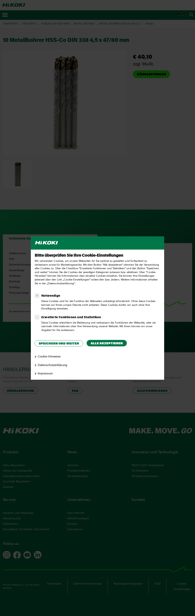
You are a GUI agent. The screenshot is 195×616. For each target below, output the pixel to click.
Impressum (45, 373)
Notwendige (50, 295)
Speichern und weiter (59, 343)
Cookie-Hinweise (49, 356)
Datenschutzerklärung (52, 365)
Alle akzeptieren (107, 343)
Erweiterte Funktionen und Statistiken (71, 317)
